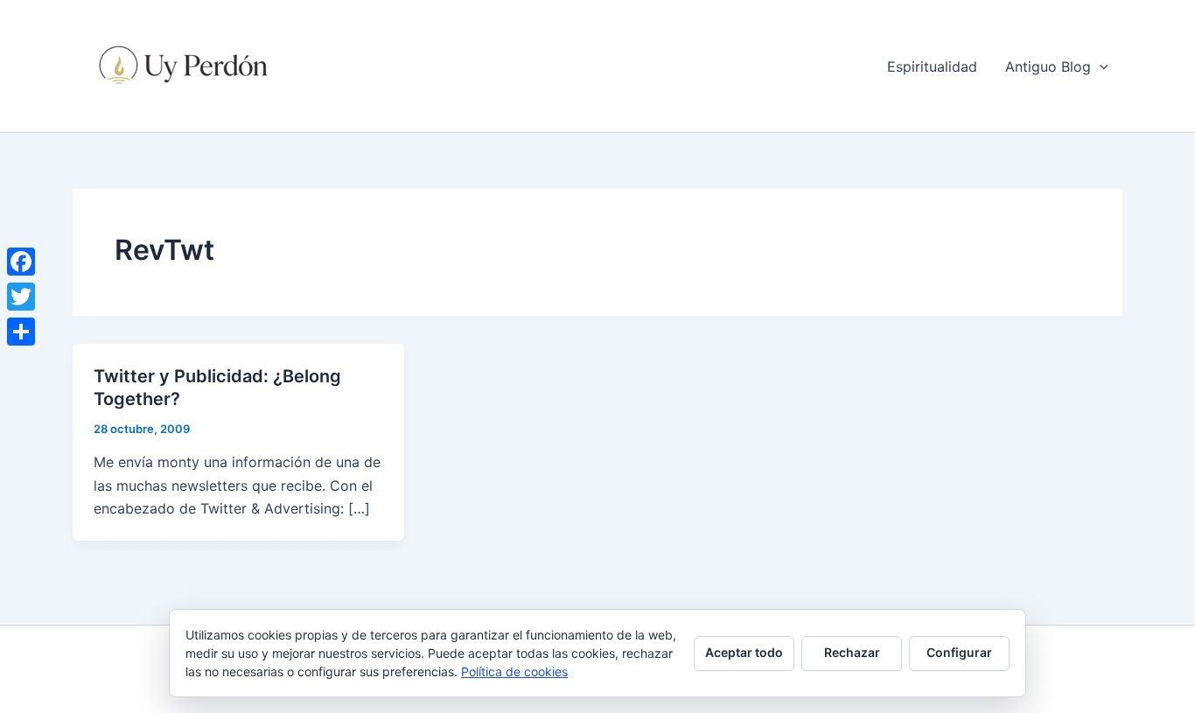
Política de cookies (514, 671)
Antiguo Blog (1048, 66)
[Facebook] (20, 261)
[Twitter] (20, 296)
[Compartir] (20, 331)
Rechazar (852, 652)
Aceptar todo (744, 652)
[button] (1099, 66)
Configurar (959, 652)
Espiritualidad (932, 66)
